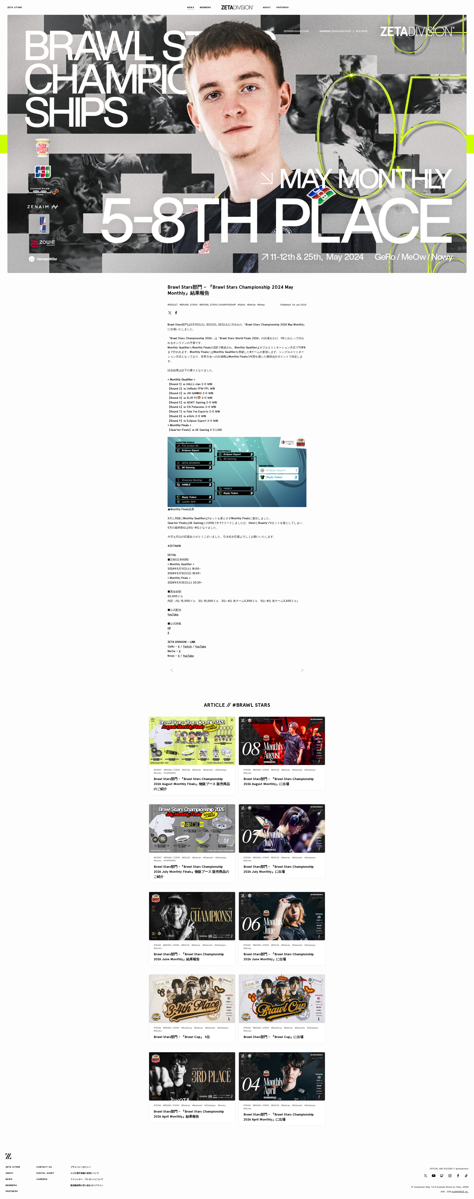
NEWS (9, 1179)
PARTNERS (12, 1191)
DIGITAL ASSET (45, 1173)
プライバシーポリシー (81, 1167)
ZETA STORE (13, 1167)
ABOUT (10, 1173)
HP (169, 628)
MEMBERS (11, 1186)
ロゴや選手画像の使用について (85, 1173)
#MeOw (251, 305)
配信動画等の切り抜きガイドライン (87, 1186)
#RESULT (173, 305)
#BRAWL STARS (189, 305)
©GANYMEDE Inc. (460, 1192)
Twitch (187, 646)
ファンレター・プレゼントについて (87, 1179)
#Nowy (261, 305)
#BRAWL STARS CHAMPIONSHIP (217, 305)
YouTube (173, 614)
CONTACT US (44, 1167)
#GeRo (241, 305)
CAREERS (41, 1179)
